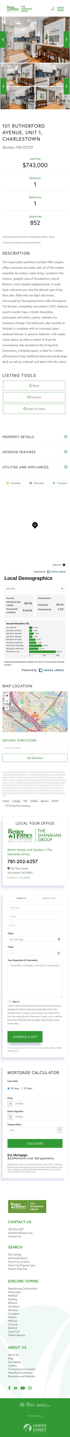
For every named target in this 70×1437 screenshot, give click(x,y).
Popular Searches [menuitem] (17, 1268)
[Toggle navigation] (60, 9)
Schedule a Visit (48, 898)
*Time (10, 947)
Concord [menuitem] (13, 1324)
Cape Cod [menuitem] (13, 1331)
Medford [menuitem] (13, 1295)
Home (5, 801)
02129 (55, 801)
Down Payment (15, 1111)
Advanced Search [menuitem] (18, 1258)
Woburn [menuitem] (12, 1317)
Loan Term (12, 1081)
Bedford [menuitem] (12, 1328)
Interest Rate (14, 1124)
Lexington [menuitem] (13, 1313)
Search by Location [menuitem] (19, 1261)
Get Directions (35, 758)
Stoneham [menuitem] (13, 1306)
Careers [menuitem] (12, 1365)
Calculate (35, 1143)
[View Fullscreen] (6, 707)
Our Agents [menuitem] (14, 1362)
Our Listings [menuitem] (14, 1254)
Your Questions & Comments (22, 960)
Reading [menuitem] (12, 1299)
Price (10, 1098)
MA (25, 801)
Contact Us (12, 878)
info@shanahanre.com (20, 1232)
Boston (45, 801)
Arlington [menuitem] (13, 1310)
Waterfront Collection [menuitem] (20, 1372)
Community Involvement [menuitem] (21, 1369)
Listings (16, 801)
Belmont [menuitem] (12, 1302)
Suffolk (34, 801)
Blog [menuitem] (10, 1358)
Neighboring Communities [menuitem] (22, 1288)
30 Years (15, 1088)
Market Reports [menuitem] (16, 1335)
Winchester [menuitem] (14, 1292)
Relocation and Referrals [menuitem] (21, 1376)
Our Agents (25, 878)
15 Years (28, 1088)
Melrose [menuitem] (12, 1320)
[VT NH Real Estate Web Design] (35, 1429)
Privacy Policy (13, 1023)
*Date (10, 933)
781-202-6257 (22, 861)
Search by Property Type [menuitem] (21, 1265)
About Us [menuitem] (13, 1354)
